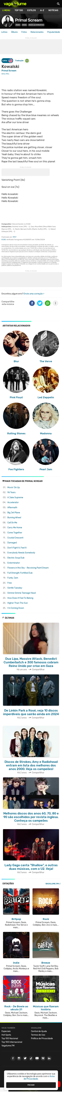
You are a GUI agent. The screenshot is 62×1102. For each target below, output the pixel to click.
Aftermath (12, 507)
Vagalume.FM (52, 884)
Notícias (53, 10)
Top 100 (19, 10)
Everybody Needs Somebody (21, 552)
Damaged (12, 542)
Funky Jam (12, 578)
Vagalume (15, 4)
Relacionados (37, 32)
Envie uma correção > (34, 293)
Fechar (31, 1085)
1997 (14, 237)
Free (9, 583)
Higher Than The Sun (17, 603)
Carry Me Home (14, 527)
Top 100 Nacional (10, 1038)
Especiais (6, 1031)
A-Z (42, 10)
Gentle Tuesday (14, 588)
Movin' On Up (13, 487)
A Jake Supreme (15, 497)
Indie (18, 25)
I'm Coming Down (15, 608)
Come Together (14, 532)
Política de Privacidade (42, 1038)
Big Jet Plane (13, 512)
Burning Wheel (14, 517)
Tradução (19, 60)
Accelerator (13, 502)
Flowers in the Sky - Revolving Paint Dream (28, 568)
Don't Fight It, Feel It (16, 548)
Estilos (31, 10)
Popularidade (53, 32)
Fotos (24, 32)
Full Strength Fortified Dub (20, 573)
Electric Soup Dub (15, 558)
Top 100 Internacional (12, 1042)
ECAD (4, 240)
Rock (24, 25)
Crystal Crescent (15, 537)
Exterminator (13, 563)
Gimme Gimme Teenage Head (21, 593)
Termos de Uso (38, 1035)
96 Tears (11, 492)
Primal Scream (28, 20)
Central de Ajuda (39, 1031)
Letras (4, 32)
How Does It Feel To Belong (20, 598)
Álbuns (14, 32)
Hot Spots (6, 1035)
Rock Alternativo (36, 25)
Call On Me (12, 522)
